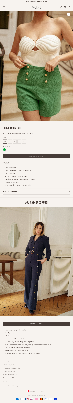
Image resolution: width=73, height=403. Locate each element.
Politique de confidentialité (11, 368)
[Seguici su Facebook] (4, 386)
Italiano (42, 391)
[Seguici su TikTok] (18, 386)
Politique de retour (9, 371)
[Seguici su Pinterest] (13, 386)
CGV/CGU (6, 361)
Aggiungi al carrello (36, 156)
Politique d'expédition (10, 374)
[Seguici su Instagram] (8, 386)
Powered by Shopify (40, 395)
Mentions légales (8, 365)
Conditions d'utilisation (10, 378)
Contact (5, 381)
